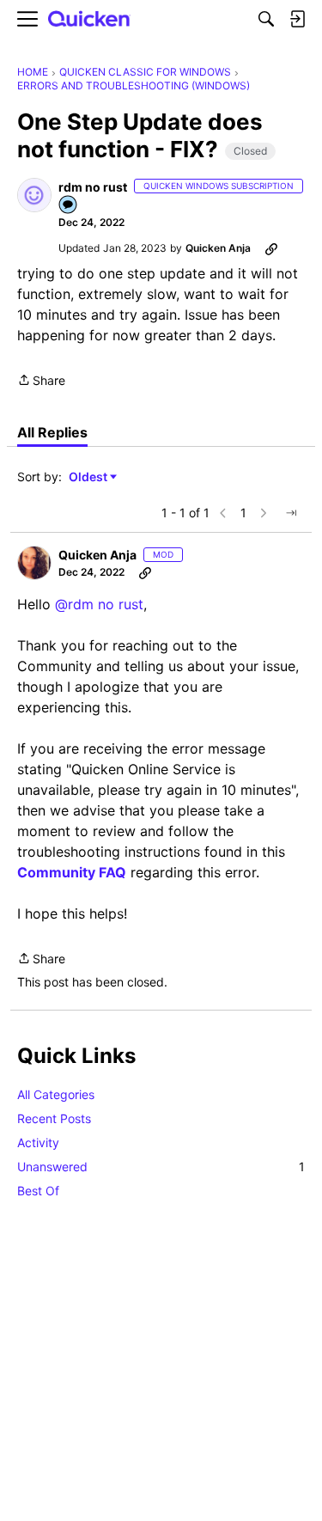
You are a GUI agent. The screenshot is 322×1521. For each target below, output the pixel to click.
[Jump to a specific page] (291, 513)
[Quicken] (89, 19)
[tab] (52, 432)
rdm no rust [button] (92, 187)
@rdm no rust (99, 604)
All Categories (55, 1094)
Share (41, 381)
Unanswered (161, 1166)
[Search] (266, 19)
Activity (38, 1142)
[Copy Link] (271, 248)
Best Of (38, 1190)
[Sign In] (297, 19)
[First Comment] (68, 206)
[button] (34, 195)
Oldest (89, 477)
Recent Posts (54, 1118)
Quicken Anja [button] (218, 247)
